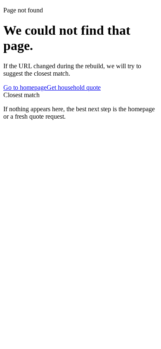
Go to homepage (25, 87)
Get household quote (74, 87)
